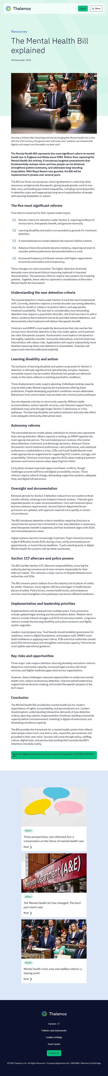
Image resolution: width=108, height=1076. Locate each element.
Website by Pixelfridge (91, 1063)
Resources (19, 31)
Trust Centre (54, 1044)
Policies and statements (54, 1030)
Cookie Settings (54, 1037)
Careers (52, 1023)
